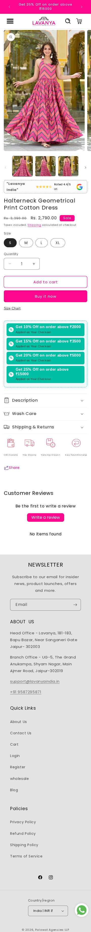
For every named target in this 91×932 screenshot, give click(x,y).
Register (18, 767)
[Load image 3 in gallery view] (68, 166)
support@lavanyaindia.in (35, 681)
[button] (10, 21)
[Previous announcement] (9, 6)
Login (15, 755)
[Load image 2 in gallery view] (45, 166)
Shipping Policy (24, 844)
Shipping (34, 225)
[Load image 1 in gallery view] (22, 166)
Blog (14, 789)
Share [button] (14, 467)
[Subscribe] (75, 605)
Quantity (11, 254)
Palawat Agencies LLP (52, 930)
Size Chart (12, 308)
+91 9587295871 (25, 692)
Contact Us (21, 733)
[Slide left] (5, 167)
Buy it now (45, 296)
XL (58, 242)
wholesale (19, 778)
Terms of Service (26, 856)
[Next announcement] (81, 6)
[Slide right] (85, 167)
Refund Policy (23, 833)
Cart (14, 744)
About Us (18, 721)
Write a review (45, 517)
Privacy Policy (23, 821)
